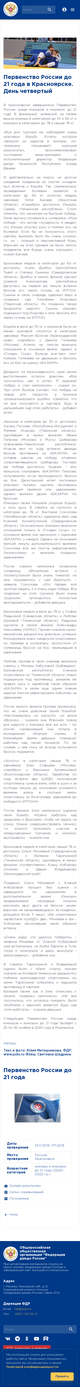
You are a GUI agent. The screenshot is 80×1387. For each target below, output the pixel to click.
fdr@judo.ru (23, 1309)
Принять (62, 1376)
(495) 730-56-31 (26, 1314)
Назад (13, 1214)
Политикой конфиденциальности (32, 1367)
